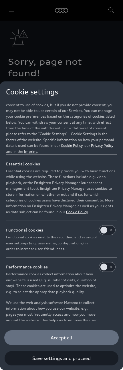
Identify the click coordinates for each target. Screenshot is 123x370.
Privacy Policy (102, 145)
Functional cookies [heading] (24, 229)
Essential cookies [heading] (23, 163)
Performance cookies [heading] (27, 266)
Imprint (30, 151)
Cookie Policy (71, 145)
